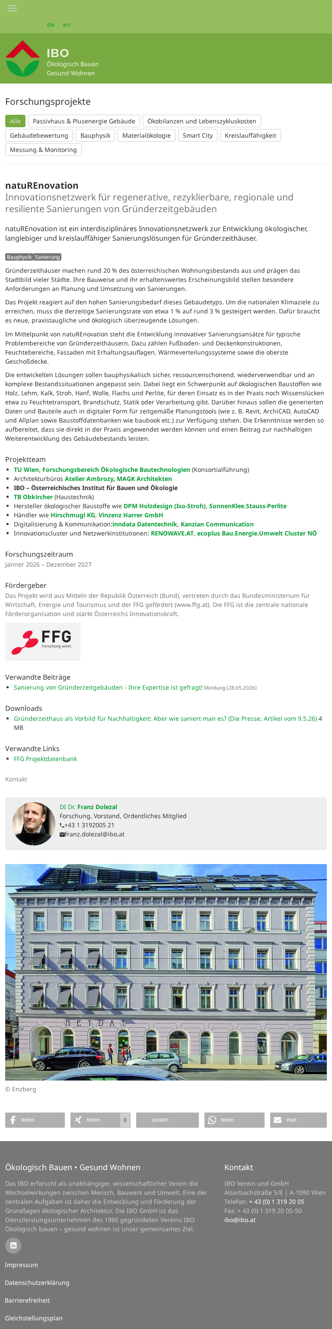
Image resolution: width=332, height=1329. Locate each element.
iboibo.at (239, 1220)
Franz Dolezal (88, 807)
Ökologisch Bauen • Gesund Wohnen (72, 1167)
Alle (15, 121)
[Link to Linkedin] (13, 1245)
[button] (35, 1120)
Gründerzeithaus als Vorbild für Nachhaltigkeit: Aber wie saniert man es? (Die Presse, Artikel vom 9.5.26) (166, 718)
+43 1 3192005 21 (89, 825)
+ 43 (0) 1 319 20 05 (276, 1201)
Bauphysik (95, 135)
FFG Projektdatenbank (45, 759)
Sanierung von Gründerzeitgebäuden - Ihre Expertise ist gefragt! (108, 687)
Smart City (198, 135)
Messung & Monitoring (43, 149)
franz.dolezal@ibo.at (94, 834)
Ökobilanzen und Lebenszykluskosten (201, 121)
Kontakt (238, 1167)
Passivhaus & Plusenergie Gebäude (84, 121)
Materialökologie (146, 135)
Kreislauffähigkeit (250, 135)
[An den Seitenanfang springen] (319, 1316)
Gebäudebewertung (39, 135)
